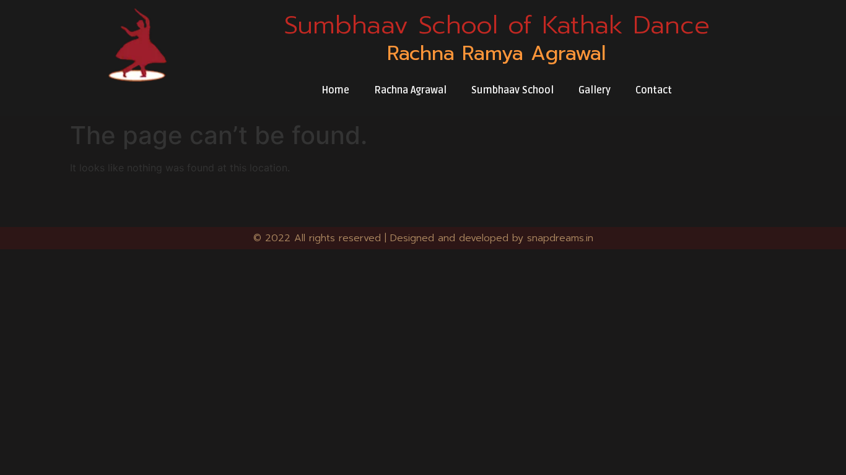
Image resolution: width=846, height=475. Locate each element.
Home (335, 90)
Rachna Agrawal (410, 90)
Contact (653, 90)
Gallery (594, 90)
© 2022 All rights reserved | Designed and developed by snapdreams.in (423, 238)
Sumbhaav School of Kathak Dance (497, 25)
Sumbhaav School (512, 90)
